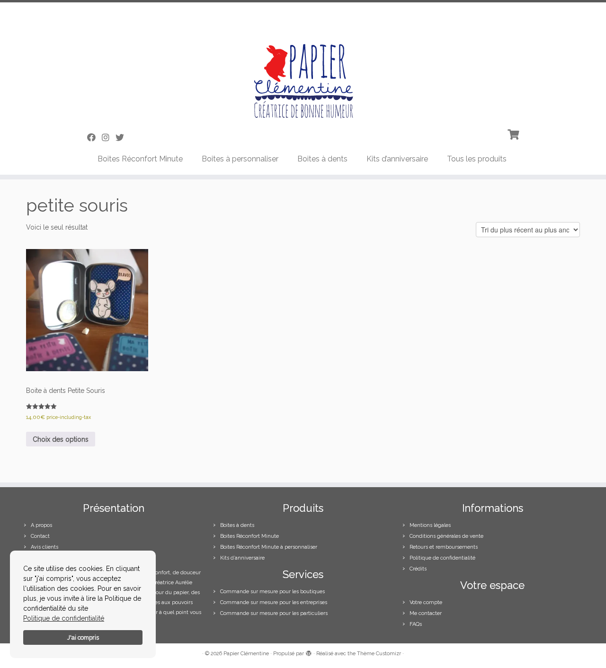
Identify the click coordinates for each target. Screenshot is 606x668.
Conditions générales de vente (446, 536)
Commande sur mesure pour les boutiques (272, 591)
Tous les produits (477, 158)
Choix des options (61, 439)
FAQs (416, 624)
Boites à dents (322, 158)
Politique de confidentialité (63, 618)
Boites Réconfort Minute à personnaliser (268, 547)
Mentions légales (430, 525)
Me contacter (426, 613)
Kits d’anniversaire (397, 158)
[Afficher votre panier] (514, 133)
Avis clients (44, 547)
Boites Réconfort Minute (140, 158)
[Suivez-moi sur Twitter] (123, 138)
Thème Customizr (379, 653)
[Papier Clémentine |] (303, 63)
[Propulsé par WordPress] (308, 652)
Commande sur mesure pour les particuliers (274, 613)
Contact (40, 536)
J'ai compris (83, 637)
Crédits (418, 569)
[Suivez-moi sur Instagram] (109, 138)
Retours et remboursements (444, 547)
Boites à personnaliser (240, 158)
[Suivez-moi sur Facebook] (94, 138)
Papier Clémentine (246, 653)
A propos (41, 525)
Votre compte (426, 602)
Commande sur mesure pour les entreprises (273, 602)
